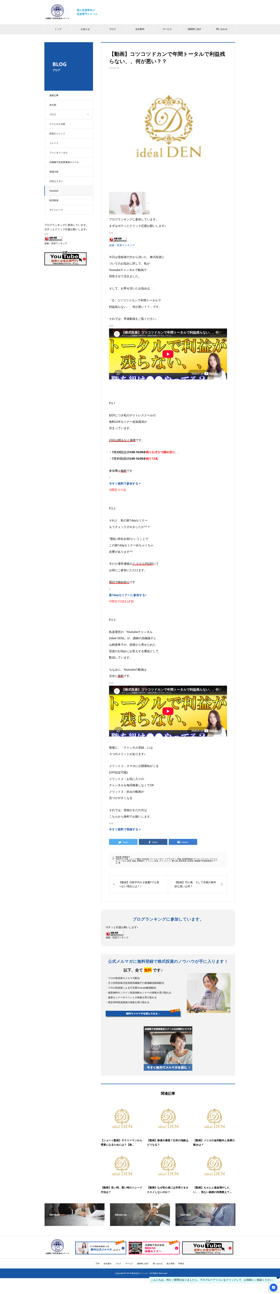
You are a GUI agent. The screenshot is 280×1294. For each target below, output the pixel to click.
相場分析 (53, 171)
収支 (156, 860)
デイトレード (56, 209)
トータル (122, 860)
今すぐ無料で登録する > (125, 829)
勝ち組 (175, 860)
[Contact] (205, 1224)
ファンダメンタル (58, 152)
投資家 (190, 860)
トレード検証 (135, 858)
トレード (53, 143)
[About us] (140, 1224)
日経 (126, 858)
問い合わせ (222, 29)
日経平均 (119, 858)
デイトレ (149, 860)
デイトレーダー (157, 858)
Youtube (53, 190)
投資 (129, 860)
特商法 (181, 1263)
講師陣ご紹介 (194, 29)
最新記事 (53, 95)
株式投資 (183, 860)
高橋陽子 (126, 857)
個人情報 (170, 1263)
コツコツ (204, 858)
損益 (134, 860)
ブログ (112, 29)
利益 (179, 858)
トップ (58, 29)
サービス (167, 29)
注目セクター (56, 181)
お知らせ (85, 29)
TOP (97, 1263)
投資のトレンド (57, 133)
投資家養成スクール (191, 858)
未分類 (52, 104)
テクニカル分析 (57, 123)
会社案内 (139, 29)
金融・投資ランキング (122, 245)
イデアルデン (170, 858)
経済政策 (53, 200)
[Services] (75, 1224)
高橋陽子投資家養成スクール (64, 162)
